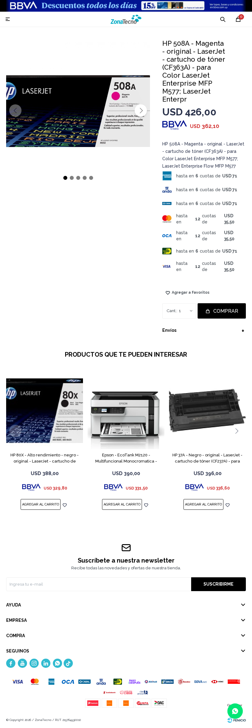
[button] (141, 110)
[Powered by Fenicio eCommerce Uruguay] (236, 720)
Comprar (225, 311)
